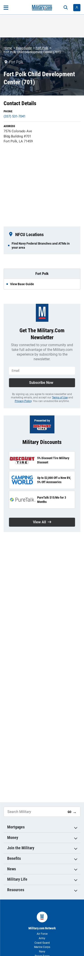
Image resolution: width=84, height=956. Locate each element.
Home (8, 48)
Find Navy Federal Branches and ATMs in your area (41, 245)
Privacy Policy (23, 401)
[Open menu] (6, 7)
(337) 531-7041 (15, 116)
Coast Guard (42, 942)
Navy (42, 951)
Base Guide (24, 48)
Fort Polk (42, 48)
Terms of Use (60, 397)
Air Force (42, 933)
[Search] (65, 7)
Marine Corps (42, 947)
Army (42, 938)
